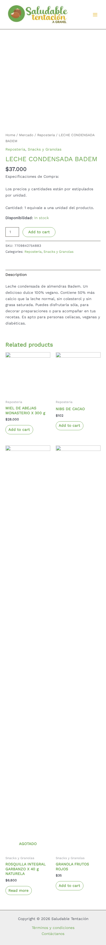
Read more (18, 890)
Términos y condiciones (53, 927)
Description (16, 274)
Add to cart (39, 232)
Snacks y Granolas (44, 149)
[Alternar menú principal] (95, 14)
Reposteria (46, 135)
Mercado (26, 135)
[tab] (53, 275)
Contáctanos (53, 933)
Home (10, 135)
